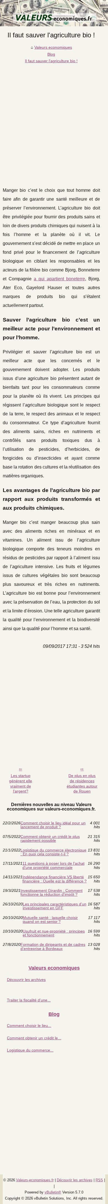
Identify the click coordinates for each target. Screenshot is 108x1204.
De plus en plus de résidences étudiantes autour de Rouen (82, 783)
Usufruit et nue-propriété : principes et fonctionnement (54, 933)
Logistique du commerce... (30, 1050)
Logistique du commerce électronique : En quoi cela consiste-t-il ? (53, 852)
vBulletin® (53, 1192)
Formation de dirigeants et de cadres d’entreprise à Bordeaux (52, 947)
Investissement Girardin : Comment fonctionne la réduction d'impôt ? (51, 893)
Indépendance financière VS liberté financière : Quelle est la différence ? (54, 879)
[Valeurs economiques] (54, 13)
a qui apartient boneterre (59, 278)
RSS (99, 1180)
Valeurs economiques (53, 47)
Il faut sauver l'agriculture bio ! (51, 61)
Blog (51, 54)
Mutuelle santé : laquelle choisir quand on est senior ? (50, 920)
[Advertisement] (54, 121)
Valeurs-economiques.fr (35, 1180)
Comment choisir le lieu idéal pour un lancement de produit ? (53, 825)
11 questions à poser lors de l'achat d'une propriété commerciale (53, 865)
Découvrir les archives (26, 979)
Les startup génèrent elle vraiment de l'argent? (20, 783)
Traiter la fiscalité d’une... (29, 1000)
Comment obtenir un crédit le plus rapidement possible (50, 839)
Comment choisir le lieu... (29, 1025)
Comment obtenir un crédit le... (34, 1038)
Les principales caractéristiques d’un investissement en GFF (54, 906)
